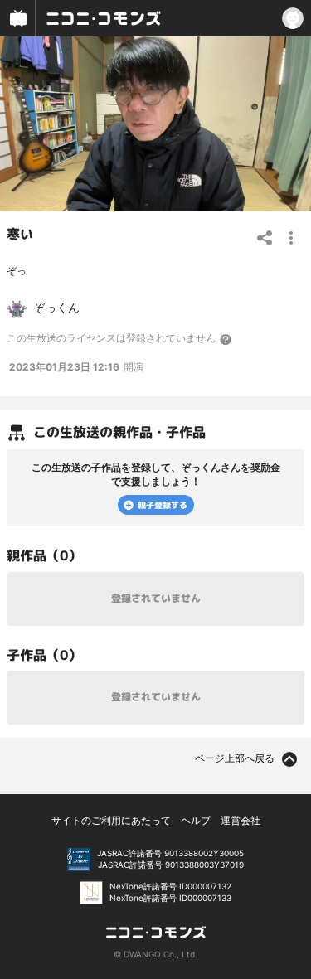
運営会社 (240, 820)
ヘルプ (196, 820)
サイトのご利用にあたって (111, 820)
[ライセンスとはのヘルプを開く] (226, 339)
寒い (20, 234)
